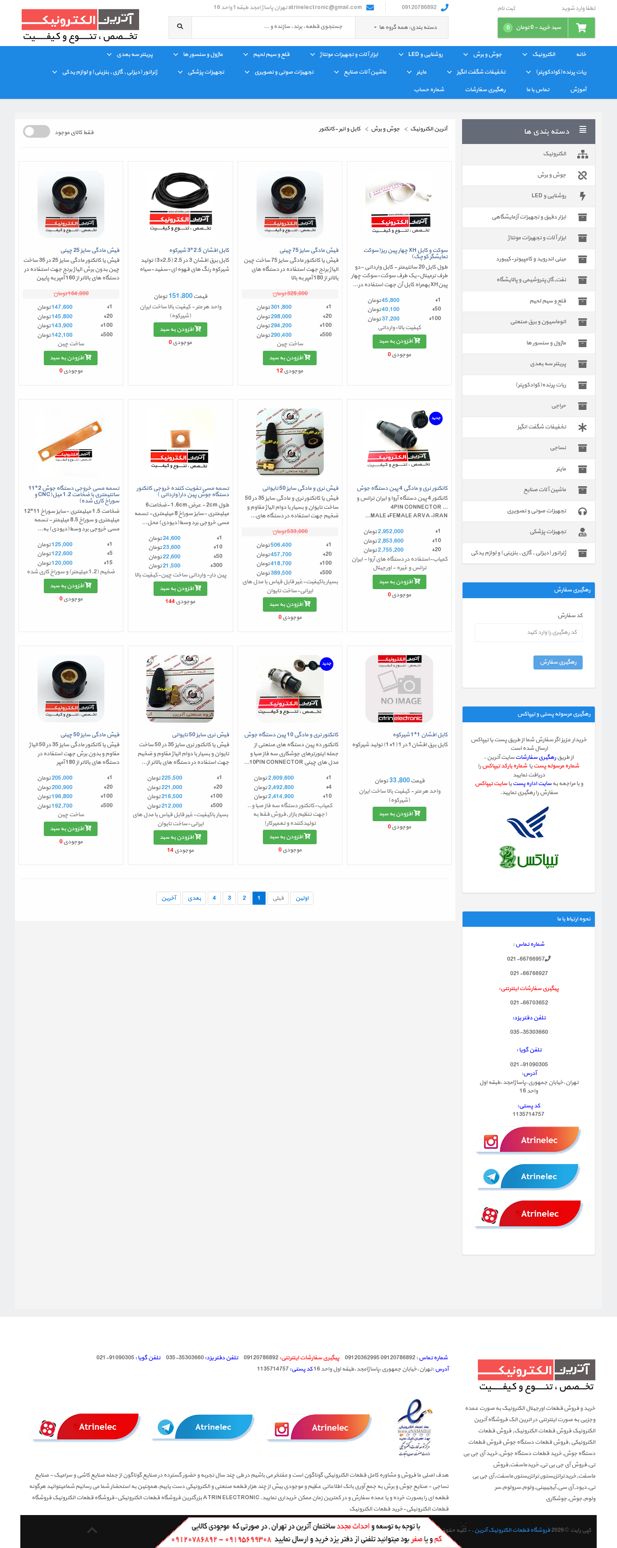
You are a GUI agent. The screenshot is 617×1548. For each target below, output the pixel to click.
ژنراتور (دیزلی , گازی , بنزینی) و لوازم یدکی (109, 72)
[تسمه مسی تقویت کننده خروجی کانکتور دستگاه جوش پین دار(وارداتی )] (180, 442)
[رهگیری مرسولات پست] (529, 822)
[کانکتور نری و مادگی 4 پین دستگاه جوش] (399, 442)
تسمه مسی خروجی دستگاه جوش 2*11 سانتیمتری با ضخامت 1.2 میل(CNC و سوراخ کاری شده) (73, 495)
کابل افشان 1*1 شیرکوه (420, 734)
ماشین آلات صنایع (365, 72)
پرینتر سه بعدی (135, 54)
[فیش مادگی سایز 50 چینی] (71, 688)
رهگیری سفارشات (485, 89)
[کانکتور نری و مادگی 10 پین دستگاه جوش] (290, 688)
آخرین (168, 898)
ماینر (421, 72)
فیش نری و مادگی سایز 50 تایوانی (300, 488)
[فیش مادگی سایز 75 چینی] (290, 204)
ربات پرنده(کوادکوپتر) (561, 72)
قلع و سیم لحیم (271, 54)
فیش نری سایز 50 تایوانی (200, 734)
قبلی (278, 898)
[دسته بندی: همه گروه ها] (376, 27)
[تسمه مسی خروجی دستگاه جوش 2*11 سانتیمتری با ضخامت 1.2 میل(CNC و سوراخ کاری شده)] (71, 442)
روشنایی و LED (425, 54)
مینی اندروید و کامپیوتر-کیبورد (531, 259)
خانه (581, 54)
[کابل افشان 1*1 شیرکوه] (399, 688)
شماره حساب (429, 89)
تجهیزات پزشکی (205, 72)
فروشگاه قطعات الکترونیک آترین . (511, 1530)
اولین (301, 898)
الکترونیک (543, 54)
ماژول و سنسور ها (203, 54)
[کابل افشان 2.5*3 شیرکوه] (180, 204)
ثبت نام (506, 9)
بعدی (194, 898)
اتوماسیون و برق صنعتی (538, 321)
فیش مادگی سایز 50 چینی (89, 734)
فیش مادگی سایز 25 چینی (89, 250)
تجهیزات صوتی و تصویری (283, 72)
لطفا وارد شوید (578, 9)
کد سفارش (570, 616)
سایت (545, 783)
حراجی (558, 405)
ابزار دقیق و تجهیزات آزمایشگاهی (528, 217)
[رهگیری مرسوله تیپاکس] (528, 857)
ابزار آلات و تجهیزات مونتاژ (349, 54)
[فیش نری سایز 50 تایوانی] (180, 688)
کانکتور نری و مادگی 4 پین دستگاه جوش (402, 488)
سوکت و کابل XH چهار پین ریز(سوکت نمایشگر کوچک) (405, 253)
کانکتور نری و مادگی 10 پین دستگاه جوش (291, 734)
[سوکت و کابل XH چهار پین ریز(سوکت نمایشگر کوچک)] (399, 204)
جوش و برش (487, 54)
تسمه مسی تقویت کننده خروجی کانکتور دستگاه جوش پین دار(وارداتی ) (182, 491)
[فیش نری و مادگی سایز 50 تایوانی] (290, 442)
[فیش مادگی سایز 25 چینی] (71, 204)
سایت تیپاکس (491, 783)
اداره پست (525, 783)
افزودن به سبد (396, 341)
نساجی (558, 447)
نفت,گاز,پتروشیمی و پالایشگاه (531, 279)
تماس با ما (537, 89)
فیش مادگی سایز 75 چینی (308, 250)
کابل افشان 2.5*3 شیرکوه (199, 250)
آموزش (578, 89)
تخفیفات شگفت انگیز (481, 72)
